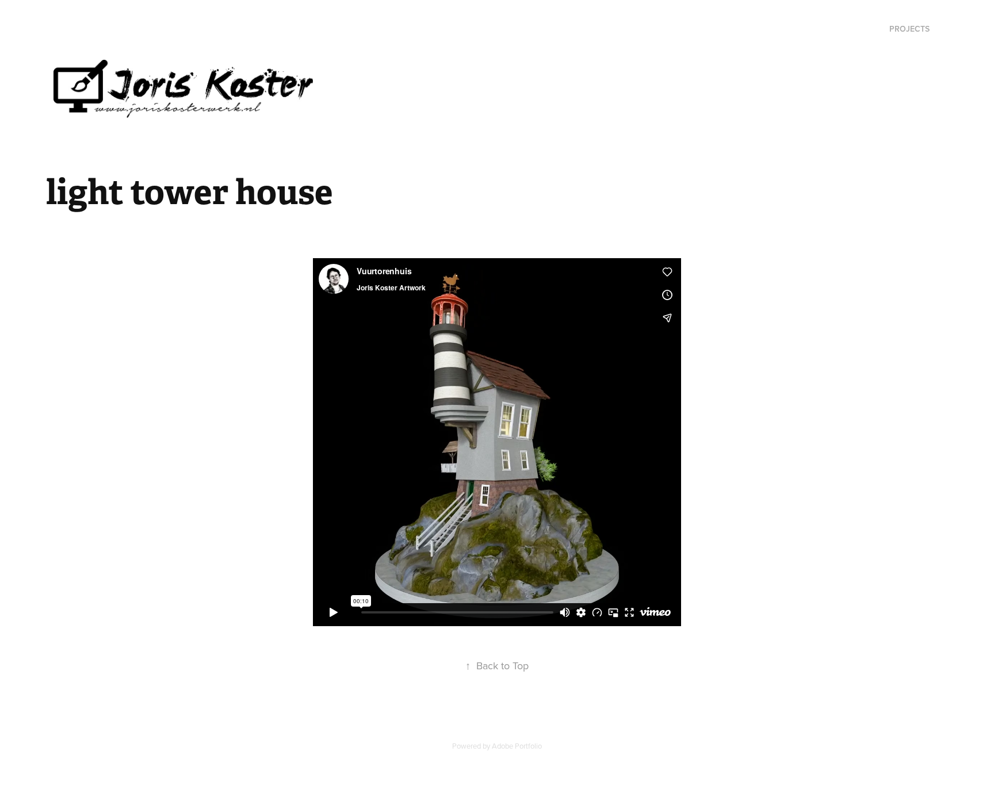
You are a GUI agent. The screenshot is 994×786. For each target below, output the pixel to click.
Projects (909, 28)
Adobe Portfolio (517, 746)
